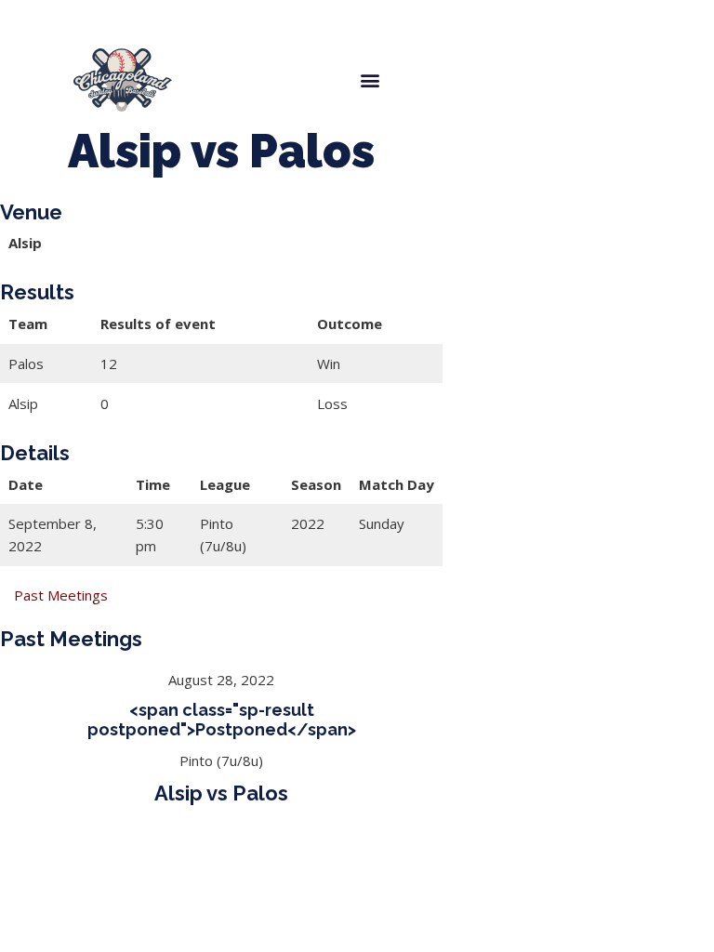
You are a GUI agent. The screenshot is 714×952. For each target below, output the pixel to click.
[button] (369, 79)
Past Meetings (61, 595)
